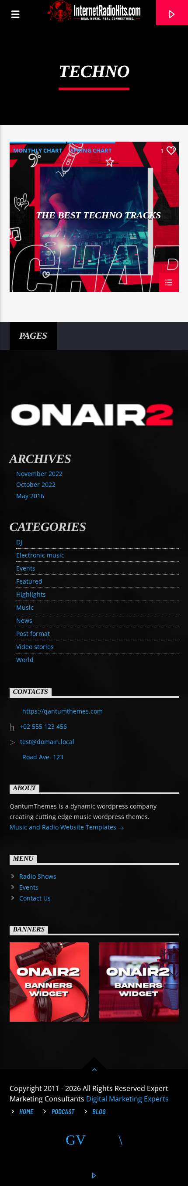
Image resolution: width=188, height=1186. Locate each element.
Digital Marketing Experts (127, 1099)
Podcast (63, 1111)
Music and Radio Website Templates (64, 827)
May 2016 (30, 496)
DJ (19, 542)
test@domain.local (47, 741)
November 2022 (39, 473)
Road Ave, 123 (42, 757)
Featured (29, 581)
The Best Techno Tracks (98, 215)
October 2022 (36, 484)
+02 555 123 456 (43, 726)
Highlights (31, 594)
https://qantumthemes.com (62, 711)
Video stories (35, 646)
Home (26, 1111)
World (25, 660)
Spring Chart (91, 150)
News (24, 620)
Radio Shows (37, 876)
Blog (99, 1111)
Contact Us (35, 898)
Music (25, 607)
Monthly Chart (38, 150)
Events (25, 568)
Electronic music (40, 555)
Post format (33, 633)
